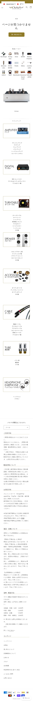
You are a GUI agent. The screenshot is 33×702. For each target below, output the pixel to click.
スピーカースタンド (17, 258)
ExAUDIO (18, 698)
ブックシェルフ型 (17, 253)
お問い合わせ (8, 678)
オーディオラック (17, 292)
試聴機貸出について (10, 653)
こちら (11, 630)
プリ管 (17, 364)
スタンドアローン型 (17, 251)
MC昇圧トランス (17, 221)
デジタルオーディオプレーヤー (17, 181)
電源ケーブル (17, 324)
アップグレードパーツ (17, 290)
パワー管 (16, 360)
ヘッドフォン (17, 396)
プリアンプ (17, 145)
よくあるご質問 (8, 674)
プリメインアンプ (17, 143)
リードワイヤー (17, 226)
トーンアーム (17, 219)
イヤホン (16, 398)
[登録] (27, 427)
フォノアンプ (17, 147)
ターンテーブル (17, 215)
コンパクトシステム (17, 153)
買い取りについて (9, 649)
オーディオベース (17, 288)
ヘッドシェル (17, 228)
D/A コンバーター (17, 179)
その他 (17, 230)
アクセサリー (17, 224)
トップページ (8, 641)
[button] (2, 7)
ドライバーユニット (17, 256)
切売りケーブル (17, 332)
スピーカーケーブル (17, 330)
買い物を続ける (16, 34)
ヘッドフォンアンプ (17, 151)
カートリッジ (17, 217)
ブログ (6, 661)
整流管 (17, 362)
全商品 (6, 645)
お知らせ (6, 657)
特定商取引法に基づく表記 (12, 669)
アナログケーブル (17, 328)
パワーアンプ (17, 149)
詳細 (22, 518)
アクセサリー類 (17, 183)
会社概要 (6, 665)
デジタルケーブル (17, 326)
